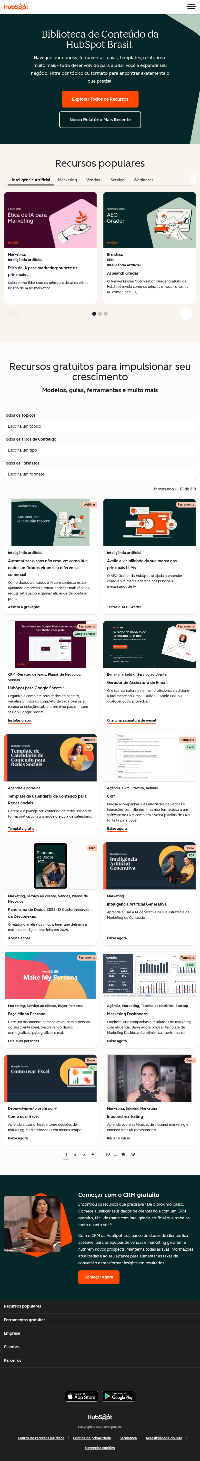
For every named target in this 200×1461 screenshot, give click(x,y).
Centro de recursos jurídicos (41, 1438)
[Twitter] (104, 1377)
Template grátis (21, 829)
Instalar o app (19, 720)
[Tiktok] (139, 1377)
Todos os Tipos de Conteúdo (30, 439)
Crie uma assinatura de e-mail (131, 720)
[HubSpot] (16, 7)
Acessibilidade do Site (164, 1438)
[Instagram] (80, 1377)
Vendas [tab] (93, 180)
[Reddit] (127, 1377)
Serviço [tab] (117, 180)
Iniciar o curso (118, 1138)
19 (133, 1154)
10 (108, 1154)
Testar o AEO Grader (124, 607)
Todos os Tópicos (20, 415)
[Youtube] (92, 1377)
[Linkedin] (115, 1377)
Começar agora (99, 1277)
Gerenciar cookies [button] (100, 1448)
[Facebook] (68, 1377)
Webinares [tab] (143, 180)
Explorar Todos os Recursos (100, 99)
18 (123, 1154)
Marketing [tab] (67, 180)
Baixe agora (117, 829)
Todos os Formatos (22, 463)
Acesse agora (19, 938)
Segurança (128, 1438)
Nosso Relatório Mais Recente (100, 119)
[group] (50, 248)
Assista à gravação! (24, 607)
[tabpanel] (100, 258)
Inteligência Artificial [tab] (31, 180)
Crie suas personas (23, 1041)
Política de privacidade (92, 1438)
